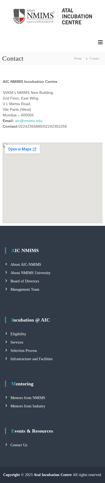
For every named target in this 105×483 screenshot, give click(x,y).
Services (16, 342)
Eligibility (18, 334)
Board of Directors (24, 281)
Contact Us (18, 445)
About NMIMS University (30, 273)
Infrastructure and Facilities (31, 359)
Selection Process (23, 351)
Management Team (24, 289)
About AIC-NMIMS (25, 265)
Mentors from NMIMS (27, 398)
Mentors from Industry (27, 406)
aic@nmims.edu (29, 121)
